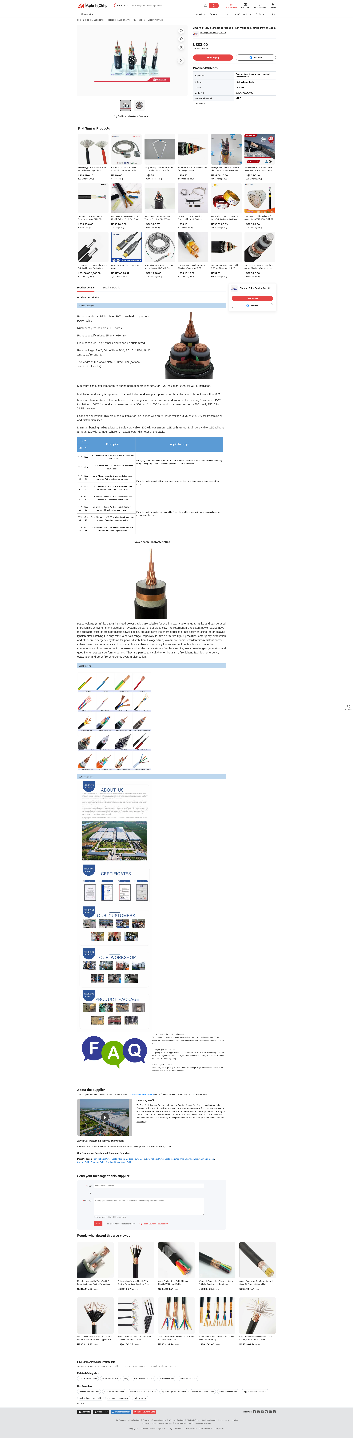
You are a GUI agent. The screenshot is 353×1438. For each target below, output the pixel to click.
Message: (88, 1200)
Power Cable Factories (89, 1391)
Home (79, 19)
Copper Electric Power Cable (255, 1391)
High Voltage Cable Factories (174, 1391)
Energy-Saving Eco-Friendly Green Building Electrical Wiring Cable (92, 266)
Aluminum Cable (206, 1158)
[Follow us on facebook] (254, 1411)
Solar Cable (126, 1162)
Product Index (223, 1420)
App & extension (242, 14)
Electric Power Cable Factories (143, 1391)
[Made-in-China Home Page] (92, 6)
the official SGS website (143, 1094)
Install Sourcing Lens (146, 1411)
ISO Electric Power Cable (117, 1398)
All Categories (87, 14)
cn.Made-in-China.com (202, 1423)
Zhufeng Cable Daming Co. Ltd (213, 32)
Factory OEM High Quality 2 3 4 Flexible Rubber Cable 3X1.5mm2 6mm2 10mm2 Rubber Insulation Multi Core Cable (125, 218)
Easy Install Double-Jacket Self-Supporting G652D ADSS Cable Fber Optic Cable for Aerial (259, 218)
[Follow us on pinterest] (270, 1411)
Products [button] (121, 5)
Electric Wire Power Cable (203, 1391)
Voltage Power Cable (228, 1391)
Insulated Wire (177, 1158)
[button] (205, 5)
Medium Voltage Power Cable (131, 1158)
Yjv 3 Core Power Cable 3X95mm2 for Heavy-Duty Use (192, 169)
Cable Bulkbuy (140, 1398)
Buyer (212, 14)
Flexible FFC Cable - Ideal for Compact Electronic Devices (190, 217)
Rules (274, 14)
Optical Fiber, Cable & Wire (119, 19)
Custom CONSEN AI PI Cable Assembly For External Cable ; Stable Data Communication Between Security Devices (123, 169)
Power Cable (138, 19)
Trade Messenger (121, 1411)
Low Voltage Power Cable (158, 1158)
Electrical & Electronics (95, 19)
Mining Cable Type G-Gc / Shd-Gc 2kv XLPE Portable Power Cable (225, 169)
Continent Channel (209, 1420)
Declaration (205, 1428)
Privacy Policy (218, 1428)
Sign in (273, 7)
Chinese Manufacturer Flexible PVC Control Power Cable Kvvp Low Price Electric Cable (133, 1284)
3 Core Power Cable (154, 19)
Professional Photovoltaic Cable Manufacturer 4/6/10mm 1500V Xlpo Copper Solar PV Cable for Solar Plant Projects (258, 169)
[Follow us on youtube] (266, 1411)
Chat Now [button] (257, 57)
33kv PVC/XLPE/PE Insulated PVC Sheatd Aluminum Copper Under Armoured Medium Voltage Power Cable (259, 267)
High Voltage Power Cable (105, 1158)
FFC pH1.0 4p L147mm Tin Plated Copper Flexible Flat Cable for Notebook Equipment (159, 169)
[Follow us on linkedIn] (274, 1411)
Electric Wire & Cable (88, 1378)
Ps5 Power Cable (167, 1378)
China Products (134, 1420)
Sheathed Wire (191, 1158)
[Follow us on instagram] (262, 1411)
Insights (235, 1420)
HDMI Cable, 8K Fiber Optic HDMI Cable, (125, 266)
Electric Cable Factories (114, 1391)
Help (226, 14)
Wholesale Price (193, 1420)
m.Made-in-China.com (183, 1423)
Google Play (101, 1411)
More (79, 1403)
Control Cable (83, 1162)
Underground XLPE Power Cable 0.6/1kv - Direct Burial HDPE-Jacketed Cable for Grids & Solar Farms (225, 267)
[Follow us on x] (258, 1411)
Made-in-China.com (164, 1423)
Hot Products (120, 1420)
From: (89, 1186)
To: (91, 1193)
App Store (84, 1411)
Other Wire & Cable (110, 1378)
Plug (126, 1378)
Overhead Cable (113, 1162)
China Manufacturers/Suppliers (154, 1420)
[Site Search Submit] (214, 5)
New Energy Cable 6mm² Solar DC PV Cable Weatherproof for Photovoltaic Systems (92, 169)
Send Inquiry (213, 57)
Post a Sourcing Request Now (154, 1223)
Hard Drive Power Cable (144, 1378)
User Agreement (191, 1428)
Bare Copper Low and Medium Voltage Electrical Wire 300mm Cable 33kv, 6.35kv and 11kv (157, 218)
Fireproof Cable (98, 1162)
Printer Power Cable (188, 1378)
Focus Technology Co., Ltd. (157, 1428)
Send (98, 1223)
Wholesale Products (176, 1420)
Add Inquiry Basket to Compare (133, 116)
